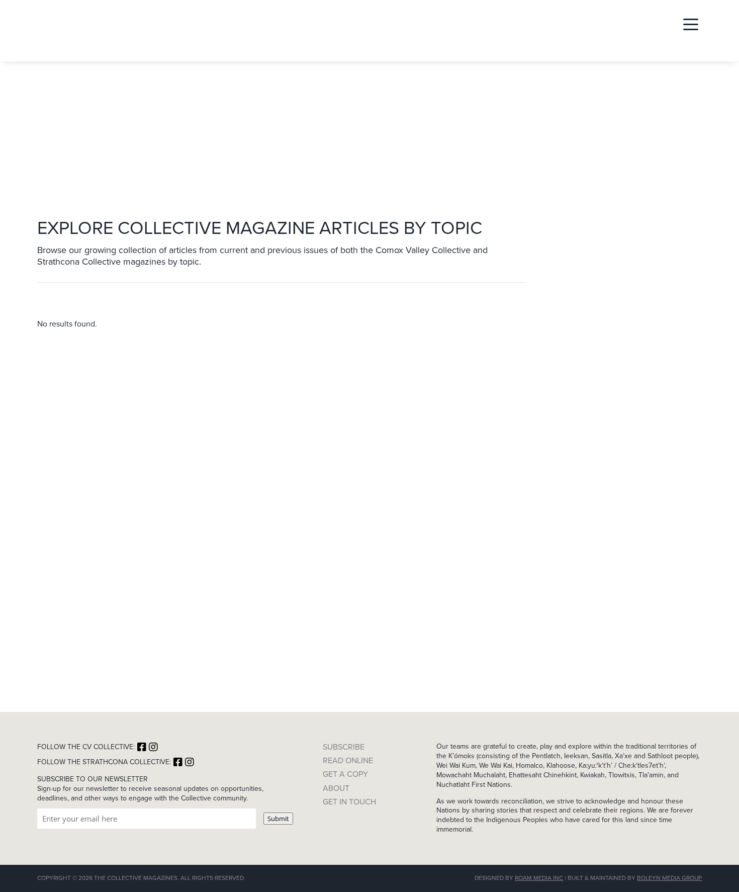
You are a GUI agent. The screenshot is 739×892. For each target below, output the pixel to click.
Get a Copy (345, 774)
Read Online (348, 760)
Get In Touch (349, 801)
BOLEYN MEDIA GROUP (669, 877)
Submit (278, 818)
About (336, 788)
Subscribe (343, 747)
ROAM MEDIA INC (539, 877)
